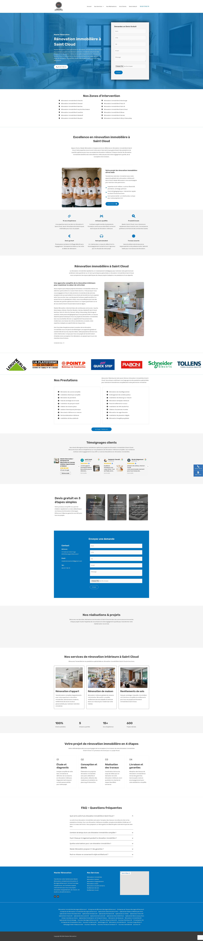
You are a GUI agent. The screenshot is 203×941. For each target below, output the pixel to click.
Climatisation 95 (138, 920)
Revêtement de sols (93, 888)
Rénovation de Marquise (115, 918)
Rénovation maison (93, 879)
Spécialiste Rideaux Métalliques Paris (131, 911)
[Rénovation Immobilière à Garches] (70, 106)
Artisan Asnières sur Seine (70, 918)
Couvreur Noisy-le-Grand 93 (108, 920)
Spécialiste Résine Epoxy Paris (134, 916)
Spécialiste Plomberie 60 (106, 913)
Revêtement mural (93, 890)
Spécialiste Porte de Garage (67, 920)
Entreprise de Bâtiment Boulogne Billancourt (102, 909)
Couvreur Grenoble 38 (125, 924)
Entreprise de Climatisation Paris (71, 922)
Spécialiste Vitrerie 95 (136, 913)
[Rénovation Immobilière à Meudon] (71, 118)
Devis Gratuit (133, 6)
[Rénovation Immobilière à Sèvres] (113, 112)
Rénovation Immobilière (94, 877)
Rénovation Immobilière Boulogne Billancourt (72, 909)
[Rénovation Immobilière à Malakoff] (71, 115)
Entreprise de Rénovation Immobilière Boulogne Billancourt (78, 911)
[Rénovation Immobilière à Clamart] (70, 103)
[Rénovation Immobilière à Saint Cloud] (115, 109)
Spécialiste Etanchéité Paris (115, 916)
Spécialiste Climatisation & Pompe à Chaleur (93, 918)
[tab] (101, 822)
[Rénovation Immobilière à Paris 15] (113, 103)
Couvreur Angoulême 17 (134, 922)
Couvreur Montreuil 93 (125, 920)
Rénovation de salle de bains (96, 885)
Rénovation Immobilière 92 (133, 918)
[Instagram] (55, 896)
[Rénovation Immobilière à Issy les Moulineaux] (74, 109)
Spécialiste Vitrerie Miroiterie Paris (70, 913)
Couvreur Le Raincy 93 (90, 922)
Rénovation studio (92, 883)
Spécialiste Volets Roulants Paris (108, 911)
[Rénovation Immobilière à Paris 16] (113, 106)
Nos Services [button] (98, 6)
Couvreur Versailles (90, 924)
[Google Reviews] (58, 896)
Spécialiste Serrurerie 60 (97, 916)
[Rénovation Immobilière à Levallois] (71, 112)
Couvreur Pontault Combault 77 (107, 924)
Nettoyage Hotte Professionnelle (73, 924)
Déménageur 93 (103, 922)
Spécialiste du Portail (122, 913)
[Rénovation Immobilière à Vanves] (113, 115)
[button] (103, 6)
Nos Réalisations (111, 6)
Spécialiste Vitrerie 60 (65, 916)
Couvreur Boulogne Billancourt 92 (88, 920)
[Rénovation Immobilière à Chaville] (71, 100)
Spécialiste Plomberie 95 (89, 913)
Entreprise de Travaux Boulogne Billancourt (130, 909)
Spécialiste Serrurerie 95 (81, 916)
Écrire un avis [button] (65, 473)
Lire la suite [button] (84, 473)
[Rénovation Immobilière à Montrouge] (114, 100)
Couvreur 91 (136, 924)
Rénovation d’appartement (95, 881)
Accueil (89, 6)
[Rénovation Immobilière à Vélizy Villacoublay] (117, 118)
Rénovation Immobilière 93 (117, 922)
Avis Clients (122, 6)
